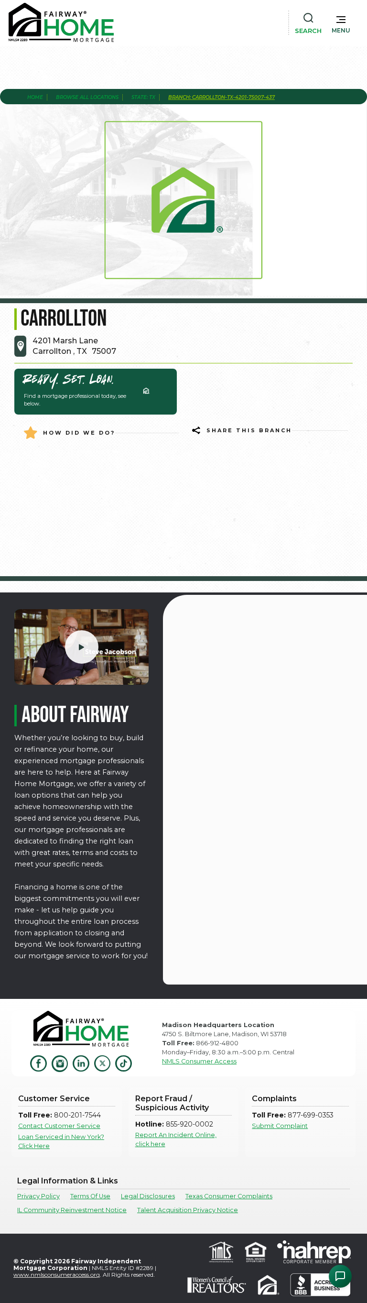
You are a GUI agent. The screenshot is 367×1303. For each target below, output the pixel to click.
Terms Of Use (90, 1196)
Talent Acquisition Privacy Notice (187, 1210)
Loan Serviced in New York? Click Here (61, 1141)
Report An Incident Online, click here (175, 1139)
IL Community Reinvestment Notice (72, 1210)
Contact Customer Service (59, 1125)
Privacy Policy (38, 1196)
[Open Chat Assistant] (340, 1276)
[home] (61, 22)
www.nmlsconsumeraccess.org (56, 1274)
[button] (341, 22)
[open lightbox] (81, 647)
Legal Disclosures (148, 1196)
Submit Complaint (280, 1125)
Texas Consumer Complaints (228, 1196)
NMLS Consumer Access (199, 1061)
